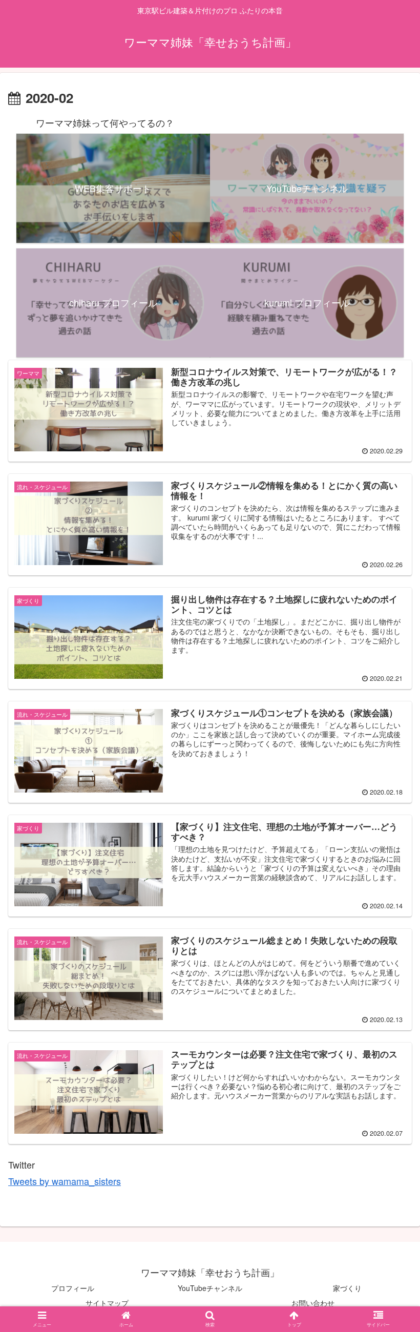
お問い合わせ (312, 1303)
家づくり (347, 1288)
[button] (390, 1034)
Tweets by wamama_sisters (64, 1181)
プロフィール (72, 1288)
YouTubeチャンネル (210, 1288)
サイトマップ (107, 1303)
